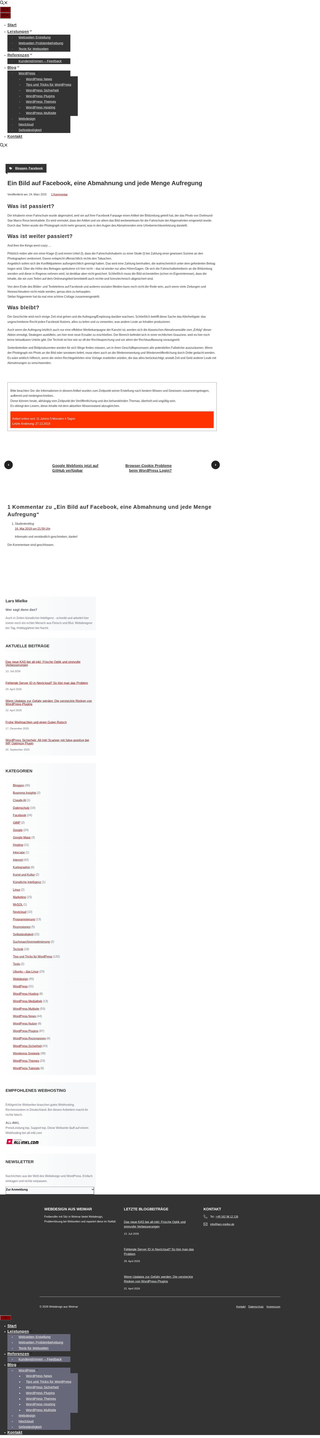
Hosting (18, 844)
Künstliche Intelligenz (27, 882)
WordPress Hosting (40, 107)
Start (11, 25)
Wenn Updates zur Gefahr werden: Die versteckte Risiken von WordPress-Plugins (49, 702)
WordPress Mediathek (27, 1001)
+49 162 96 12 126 (227, 1216)
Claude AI (19, 800)
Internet (18, 859)
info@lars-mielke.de (222, 1224)
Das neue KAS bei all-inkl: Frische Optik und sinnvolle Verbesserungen (43, 663)
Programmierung (24, 919)
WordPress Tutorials (26, 1068)
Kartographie (21, 867)
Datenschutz (21, 807)
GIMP (16, 822)
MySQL (18, 904)
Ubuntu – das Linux (26, 971)
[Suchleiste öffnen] (4, 3)
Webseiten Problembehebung (41, 43)
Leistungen (18, 31)
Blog (11, 67)
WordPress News (39, 79)
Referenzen (18, 55)
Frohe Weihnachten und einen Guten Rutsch (36, 722)
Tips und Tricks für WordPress (48, 84)
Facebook (36, 168)
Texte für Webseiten (34, 49)
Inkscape (19, 852)
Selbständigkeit (30, 130)
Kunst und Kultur (24, 874)
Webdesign (27, 119)
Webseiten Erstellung (35, 37)
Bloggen (21, 168)
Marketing (19, 897)
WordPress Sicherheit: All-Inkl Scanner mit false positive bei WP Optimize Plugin (47, 741)
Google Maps (22, 837)
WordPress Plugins (40, 96)
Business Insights (24, 792)
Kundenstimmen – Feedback (40, 61)
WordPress (27, 73)
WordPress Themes (41, 102)
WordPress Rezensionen (29, 1038)
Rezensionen (22, 926)
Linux (16, 889)
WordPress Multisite (41, 113)
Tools (16, 964)
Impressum (273, 1306)
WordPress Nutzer (25, 1023)
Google (18, 830)
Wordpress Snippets (26, 1053)
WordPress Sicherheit (42, 90)
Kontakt (14, 136)
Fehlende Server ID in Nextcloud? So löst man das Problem (47, 683)
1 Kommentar (59, 194)
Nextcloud (26, 124)
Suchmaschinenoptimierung (31, 941)
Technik (18, 949)
